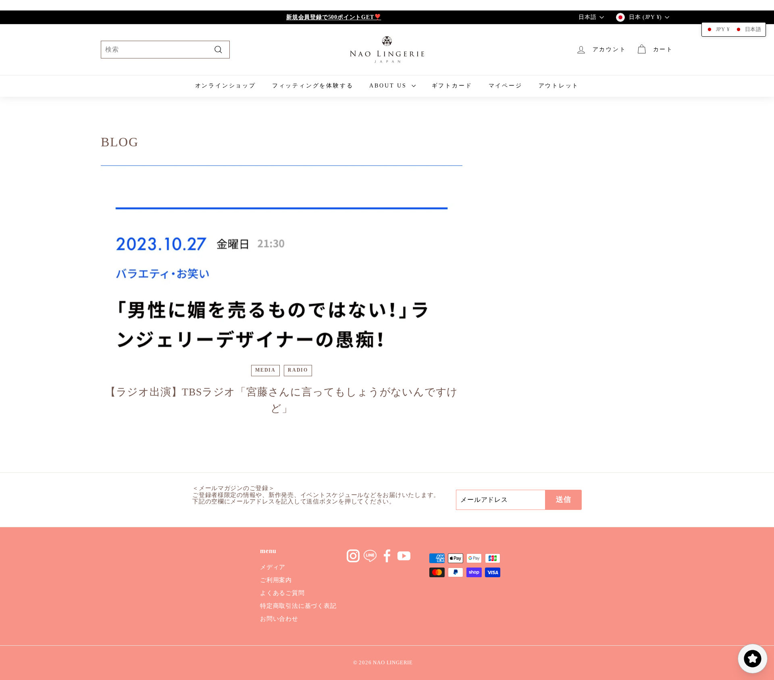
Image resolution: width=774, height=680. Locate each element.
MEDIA (265, 370)
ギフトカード (452, 86)
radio (298, 370)
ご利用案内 (276, 580)
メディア (272, 567)
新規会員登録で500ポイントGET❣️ (333, 17)
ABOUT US (389, 86)
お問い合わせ (279, 619)
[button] (734, 29)
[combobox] (165, 49)
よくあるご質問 (282, 593)
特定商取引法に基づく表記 (298, 606)
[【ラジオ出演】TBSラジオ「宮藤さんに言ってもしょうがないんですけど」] (281, 267)
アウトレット (559, 86)
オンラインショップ (225, 86)
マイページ (505, 86)
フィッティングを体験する (313, 86)
